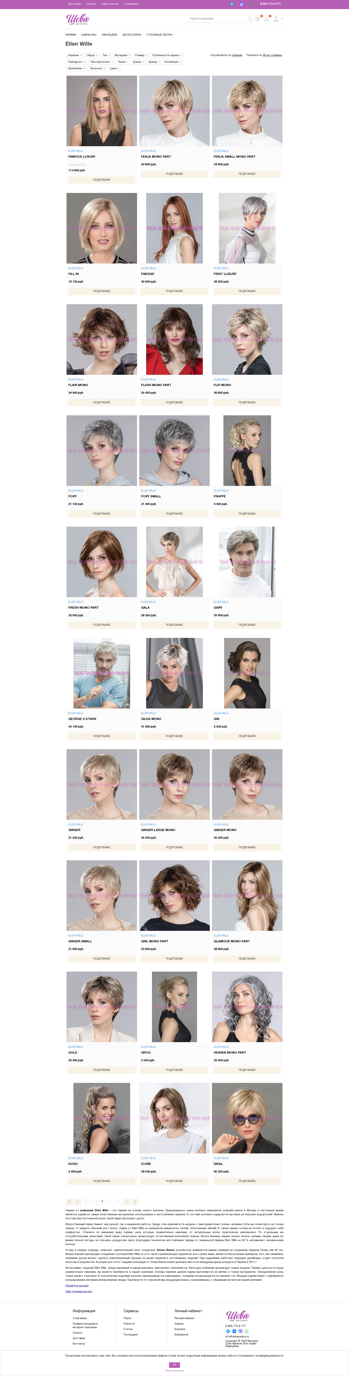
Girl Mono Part (155, 941)
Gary (218, 607)
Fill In (73, 274)
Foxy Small (151, 496)
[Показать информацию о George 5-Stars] (102, 673)
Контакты (79, 1344)
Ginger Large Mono (158, 830)
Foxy (72, 496)
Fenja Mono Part (156, 156)
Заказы (179, 1324)
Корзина (179, 1329)
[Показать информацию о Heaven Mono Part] (247, 1007)
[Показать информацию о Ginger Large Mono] (174, 784)
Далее (127, 1202)
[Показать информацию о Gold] (102, 1007)
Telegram (232, 4)
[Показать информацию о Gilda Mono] (174, 673)
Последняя (135, 1202)
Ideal (218, 1164)
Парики (70, 35)
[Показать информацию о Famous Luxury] (102, 111)
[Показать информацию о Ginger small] (102, 895)
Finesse (147, 274)
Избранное (181, 1335)
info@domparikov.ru (237, 1337)
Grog (146, 1052)
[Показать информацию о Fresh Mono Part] (102, 562)
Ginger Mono (225, 830)
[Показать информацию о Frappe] (247, 450)
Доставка (74, 4)
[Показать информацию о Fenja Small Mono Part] (247, 111)
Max (242, 4)
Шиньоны (89, 35)
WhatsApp (252, 4)
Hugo (73, 1164)
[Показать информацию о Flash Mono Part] (174, 339)
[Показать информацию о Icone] (174, 1118)
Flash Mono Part (156, 385)
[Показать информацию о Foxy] (102, 450)
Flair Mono (78, 385)
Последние (131, 1335)
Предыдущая (78, 1202)
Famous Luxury (81, 156)
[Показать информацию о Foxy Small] (174, 450)
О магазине (131, 4)
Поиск (127, 1318)
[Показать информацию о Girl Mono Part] (174, 895)
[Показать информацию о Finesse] (174, 228)
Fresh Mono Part (83, 607)
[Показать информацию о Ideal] (247, 1118)
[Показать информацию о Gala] (174, 562)
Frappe (220, 496)
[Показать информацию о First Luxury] (247, 228)
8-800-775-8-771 (270, 4)
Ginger (74, 830)
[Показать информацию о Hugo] (102, 1118)
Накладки (109, 35)
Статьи (128, 1329)
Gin (216, 719)
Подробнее (101, 180)
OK (174, 1365)
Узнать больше (174, 1371)
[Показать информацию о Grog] (174, 1007)
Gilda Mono (151, 719)
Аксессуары (132, 35)
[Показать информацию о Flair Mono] (102, 339)
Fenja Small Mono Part (235, 156)
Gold (72, 1052)
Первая (69, 1202)
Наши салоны (110, 4)
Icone (146, 1164)
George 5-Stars (82, 719)
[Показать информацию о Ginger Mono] (247, 784)
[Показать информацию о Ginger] (102, 784)
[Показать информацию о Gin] (247, 673)
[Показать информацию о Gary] (247, 562)
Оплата (91, 4)
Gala (145, 607)
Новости (129, 1324)
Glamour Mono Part (232, 941)
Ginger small (80, 941)
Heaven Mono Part (230, 1052)
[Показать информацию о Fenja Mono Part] (174, 111)
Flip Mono (222, 385)
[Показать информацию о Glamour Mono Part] (247, 895)
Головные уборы (160, 35)
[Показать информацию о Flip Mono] (247, 339)
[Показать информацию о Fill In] (102, 228)
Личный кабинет (184, 1318)
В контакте (234, 1331)
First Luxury (225, 274)
